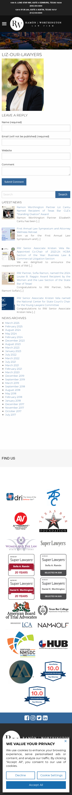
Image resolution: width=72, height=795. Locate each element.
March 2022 (12, 358)
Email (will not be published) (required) (25, 136)
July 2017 (10, 414)
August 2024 (13, 329)
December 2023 (15, 340)
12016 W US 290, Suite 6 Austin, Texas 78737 (36, 9)
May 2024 (11, 333)
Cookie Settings (51, 775)
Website (7, 150)
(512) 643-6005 (36, 13)
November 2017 (14, 407)
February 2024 (14, 337)
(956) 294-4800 (36, 6)
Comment (8, 164)
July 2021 (10, 361)
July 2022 (10, 354)
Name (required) (12, 122)
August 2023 (13, 344)
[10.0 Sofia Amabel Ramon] (37, 706)
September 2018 (15, 386)
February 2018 (13, 397)
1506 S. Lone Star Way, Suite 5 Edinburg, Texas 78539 (36, 2)
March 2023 (12, 347)
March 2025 (12, 322)
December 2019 (14, 375)
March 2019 (12, 383)
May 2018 (10, 393)
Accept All (36, 785)
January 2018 (13, 400)
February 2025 (14, 326)
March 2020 (12, 372)
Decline (20, 775)
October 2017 (13, 411)
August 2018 (12, 390)
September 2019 (15, 379)
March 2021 (12, 365)
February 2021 (13, 368)
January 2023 (13, 351)
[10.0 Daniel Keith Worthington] (53, 681)
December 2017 (14, 404)
